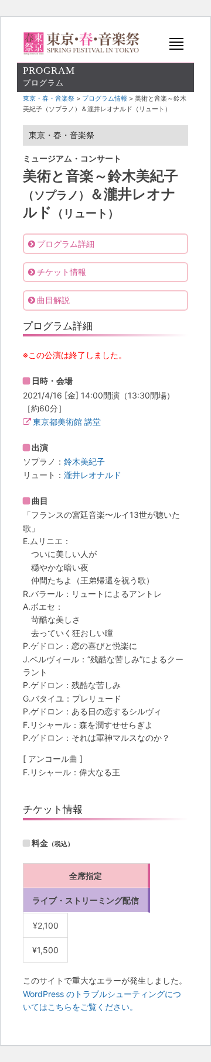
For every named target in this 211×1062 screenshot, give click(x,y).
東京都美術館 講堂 (67, 422)
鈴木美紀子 (84, 461)
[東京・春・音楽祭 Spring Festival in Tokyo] (81, 43)
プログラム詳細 (65, 244)
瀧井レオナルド (92, 475)
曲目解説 (53, 300)
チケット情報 (61, 272)
